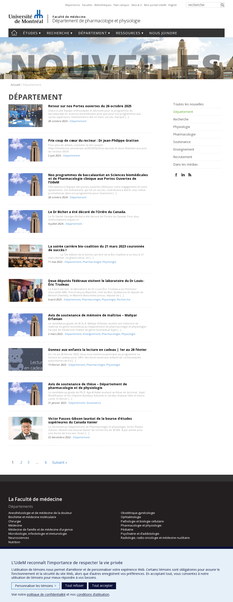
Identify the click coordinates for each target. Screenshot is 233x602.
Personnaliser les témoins (35, 586)
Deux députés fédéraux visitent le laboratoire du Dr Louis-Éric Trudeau (96, 283)
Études (30, 33)
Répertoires (72, 5)
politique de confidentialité (46, 594)
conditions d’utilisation (93, 594)
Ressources (128, 33)
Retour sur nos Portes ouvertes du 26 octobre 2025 (90, 106)
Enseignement (91, 334)
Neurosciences (18, 538)
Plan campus (121, 5)
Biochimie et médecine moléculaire (32, 517)
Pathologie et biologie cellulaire (142, 521)
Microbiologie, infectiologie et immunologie (37, 534)
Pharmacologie (92, 261)
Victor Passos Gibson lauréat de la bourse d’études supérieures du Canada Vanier (90, 420)
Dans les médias (185, 164)
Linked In (183, 175)
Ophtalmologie (131, 517)
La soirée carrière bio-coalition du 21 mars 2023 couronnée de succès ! (96, 248)
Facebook (176, 175)
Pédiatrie (127, 529)
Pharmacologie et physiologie (141, 525)
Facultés (87, 5)
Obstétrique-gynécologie (138, 513)
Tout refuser (74, 585)
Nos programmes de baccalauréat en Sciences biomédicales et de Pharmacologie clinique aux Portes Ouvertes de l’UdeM (98, 178)
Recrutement (182, 157)
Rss (190, 175)
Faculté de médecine (69, 17)
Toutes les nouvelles (188, 104)
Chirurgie (14, 521)
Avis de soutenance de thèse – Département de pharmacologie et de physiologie (87, 386)
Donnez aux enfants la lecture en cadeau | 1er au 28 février (97, 349)
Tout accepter (102, 585)
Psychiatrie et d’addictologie (140, 534)
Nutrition (14, 542)
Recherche (58, 33)
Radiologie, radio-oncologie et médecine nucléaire (155, 538)
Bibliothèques (102, 5)
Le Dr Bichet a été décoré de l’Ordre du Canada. (87, 212)
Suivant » (59, 462)
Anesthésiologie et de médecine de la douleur (40, 513)
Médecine (15, 525)
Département (92, 33)
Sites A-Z (136, 5)
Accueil (14, 33)
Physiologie (109, 261)
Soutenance (93, 402)
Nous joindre (163, 33)
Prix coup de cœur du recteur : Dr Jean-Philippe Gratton (93, 140)
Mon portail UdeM (155, 5)
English (172, 5)
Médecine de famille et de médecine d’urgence (40, 529)
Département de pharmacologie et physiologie (96, 21)
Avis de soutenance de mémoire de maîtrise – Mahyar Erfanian (92, 317)
